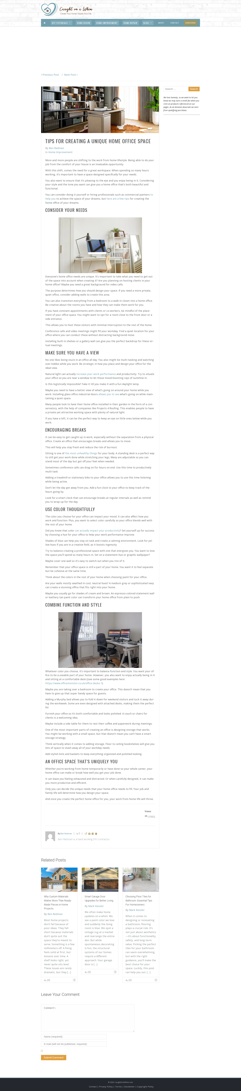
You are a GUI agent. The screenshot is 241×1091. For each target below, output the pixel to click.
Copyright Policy (145, 1086)
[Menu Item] (44, 22)
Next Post (70, 74)
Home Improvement (107, 22)
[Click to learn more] (59, 879)
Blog (146, 22)
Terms (118, 1086)
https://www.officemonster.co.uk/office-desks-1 (73, 683)
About (161, 23)
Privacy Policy (106, 1086)
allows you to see (108, 394)
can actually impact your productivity (97, 530)
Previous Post (50, 74)
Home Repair (130, 22)
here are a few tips (118, 198)
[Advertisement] (120, 47)
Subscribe (190, 23)
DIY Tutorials (60, 22)
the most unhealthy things (81, 453)
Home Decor (83, 22)
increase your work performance (96, 374)
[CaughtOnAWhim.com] (67, 9)
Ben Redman (65, 839)
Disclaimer (129, 1086)
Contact (175, 23)
